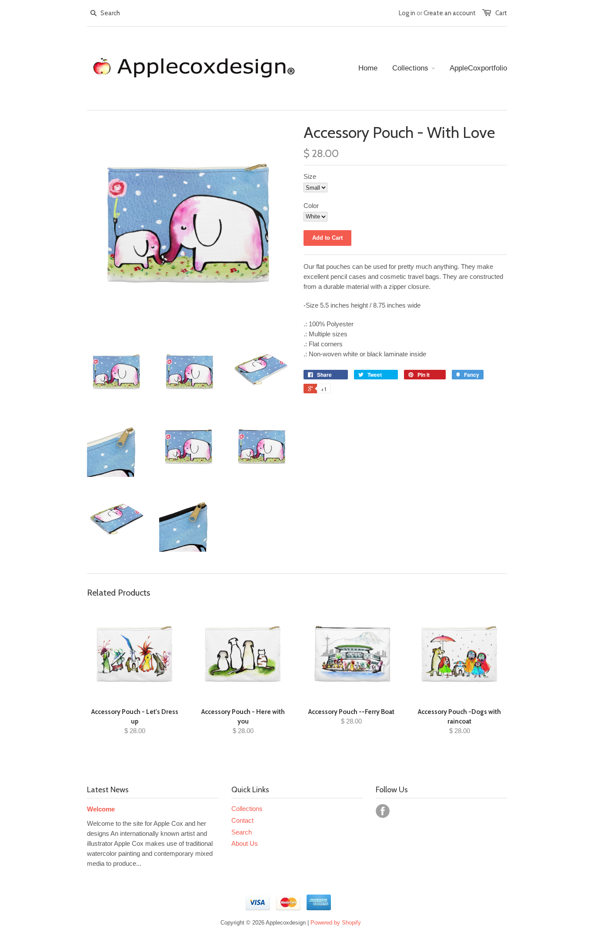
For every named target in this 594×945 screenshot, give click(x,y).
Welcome (101, 809)
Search (241, 832)
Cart (501, 13)
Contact (242, 820)
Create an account (450, 13)
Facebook (383, 811)
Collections (247, 808)
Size (310, 176)
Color (311, 205)
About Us (244, 843)
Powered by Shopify (335, 922)
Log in (407, 13)
